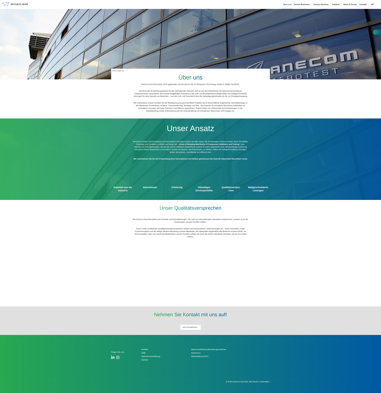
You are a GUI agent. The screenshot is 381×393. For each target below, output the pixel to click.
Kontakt (363, 4)
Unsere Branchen (302, 4)
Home (114, 71)
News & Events (350, 4)
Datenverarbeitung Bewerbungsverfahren (208, 349)
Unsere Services (321, 4)
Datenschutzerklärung (150, 356)
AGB (143, 353)
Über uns (287, 4)
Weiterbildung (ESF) (199, 356)
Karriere (336, 4)
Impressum (196, 353)
